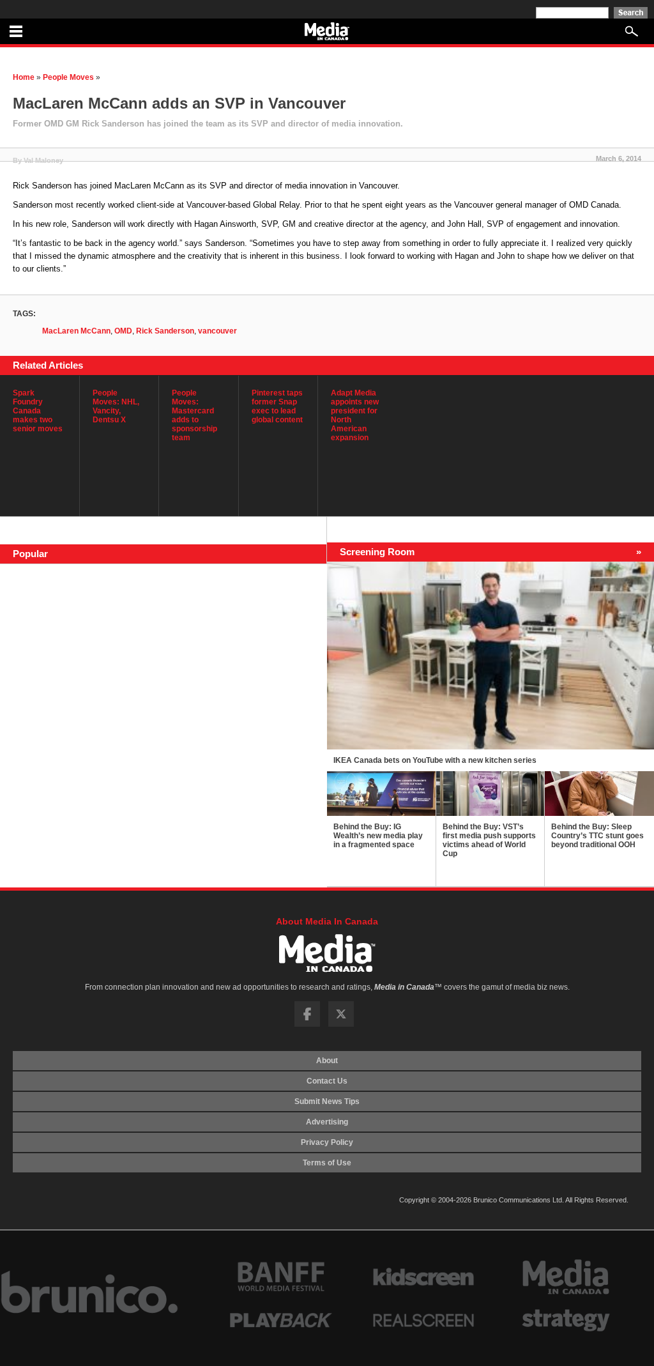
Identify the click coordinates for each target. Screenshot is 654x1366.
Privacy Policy (327, 1142)
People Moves (68, 77)
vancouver (217, 330)
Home (23, 77)
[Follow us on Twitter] (341, 1024)
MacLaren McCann (76, 330)
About (327, 1060)
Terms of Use (327, 1162)
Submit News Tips (327, 1101)
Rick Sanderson (165, 330)
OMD (123, 330)
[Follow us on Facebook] (307, 1024)
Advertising (327, 1121)
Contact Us (327, 1081)
